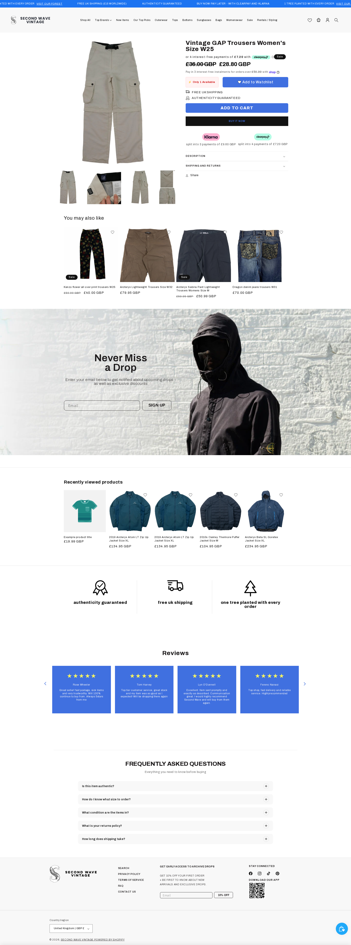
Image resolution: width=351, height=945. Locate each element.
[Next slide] (305, 684)
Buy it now (237, 121)
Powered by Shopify (109, 939)
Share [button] (194, 175)
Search (123, 868)
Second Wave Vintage (77, 939)
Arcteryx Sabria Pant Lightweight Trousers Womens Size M (198, 289)
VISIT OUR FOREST (50, 3)
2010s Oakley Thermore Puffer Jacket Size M (219, 539)
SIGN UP (156, 405)
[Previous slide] (45, 684)
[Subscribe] (228, 895)
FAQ (121, 885)
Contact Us (127, 891)
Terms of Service (131, 880)
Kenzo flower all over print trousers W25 (90, 287)
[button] (103, 20)
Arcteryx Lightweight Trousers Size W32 (146, 287)
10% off (223, 894)
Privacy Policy (129, 874)
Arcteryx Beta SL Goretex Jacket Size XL (261, 539)
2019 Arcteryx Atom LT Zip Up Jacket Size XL (129, 539)
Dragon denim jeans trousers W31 (255, 287)
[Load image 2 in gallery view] (104, 187)
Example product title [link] (78, 537)
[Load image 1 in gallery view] (68, 187)
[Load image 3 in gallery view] (140, 187)
